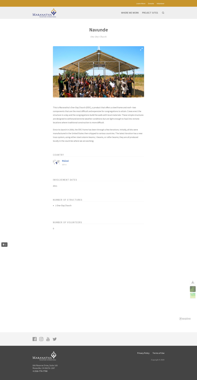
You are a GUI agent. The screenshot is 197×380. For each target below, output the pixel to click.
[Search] (163, 12)
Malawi (65, 160)
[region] (98, 281)
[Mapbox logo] (185, 318)
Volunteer (160, 3)
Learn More (140, 3)
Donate (151, 3)
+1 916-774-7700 (40, 371)
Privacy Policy (143, 353)
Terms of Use (158, 353)
